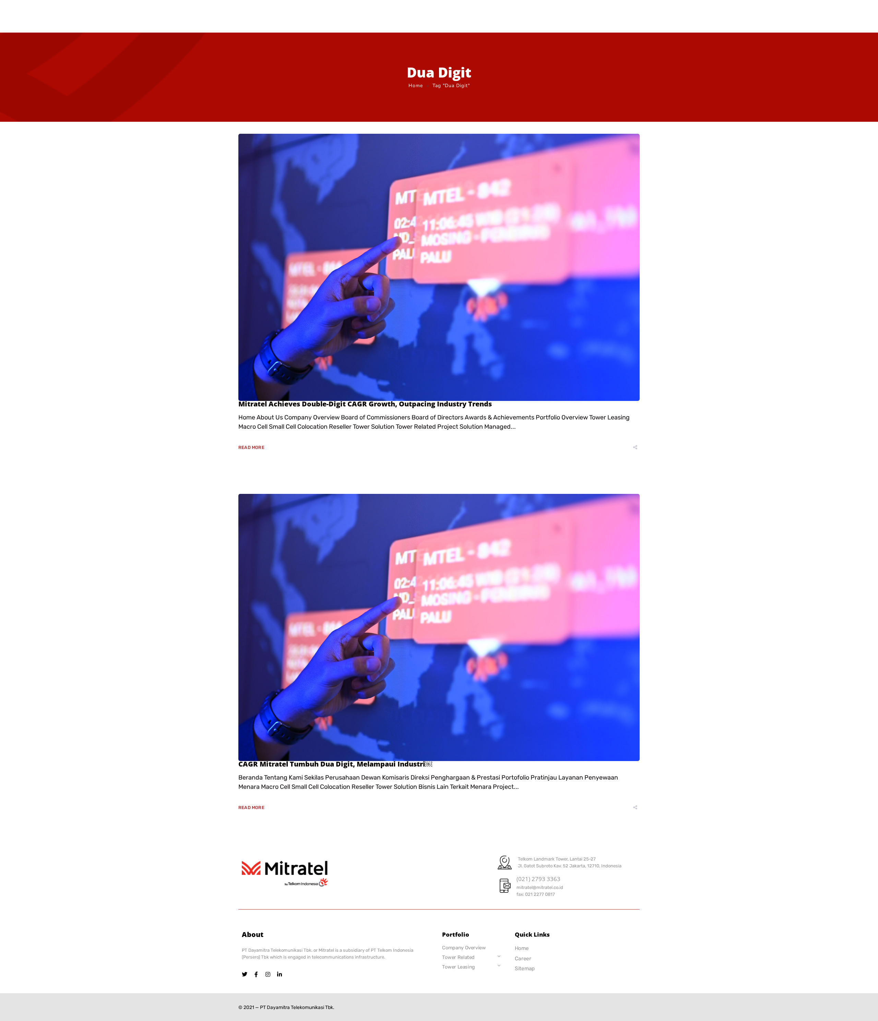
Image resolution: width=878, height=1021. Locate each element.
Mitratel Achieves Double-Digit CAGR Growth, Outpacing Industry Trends (365, 403)
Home (415, 85)
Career (523, 958)
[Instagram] (268, 974)
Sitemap (525, 968)
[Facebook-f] (256, 974)
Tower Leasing (458, 967)
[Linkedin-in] (279, 974)
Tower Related (458, 957)
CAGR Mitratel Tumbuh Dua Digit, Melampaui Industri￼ (335, 764)
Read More (251, 447)
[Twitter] (244, 974)
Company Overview (464, 948)
